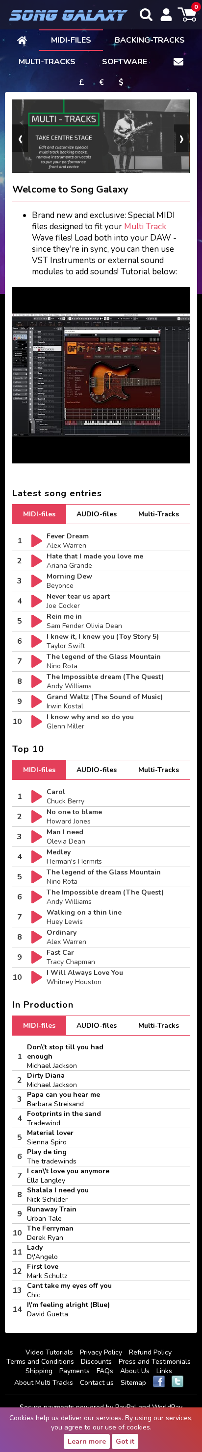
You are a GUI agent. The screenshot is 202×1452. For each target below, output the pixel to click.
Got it (125, 1441)
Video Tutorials (49, 1352)
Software (124, 61)
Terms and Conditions (40, 1361)
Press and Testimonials (155, 1361)
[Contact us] (178, 61)
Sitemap (133, 1382)
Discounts (96, 1361)
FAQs (105, 1371)
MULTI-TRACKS (47, 61)
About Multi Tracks (43, 1382)
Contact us (97, 1382)
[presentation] (20, 138)
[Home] (22, 39)
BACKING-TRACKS (150, 40)
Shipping (38, 1371)
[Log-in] (166, 14)
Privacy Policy (101, 1352)
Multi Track (145, 226)
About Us (135, 1371)
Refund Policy (150, 1352)
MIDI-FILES (71, 40)
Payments (74, 1371)
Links (164, 1371)
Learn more (87, 1441)
